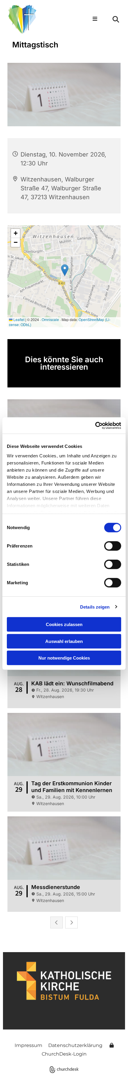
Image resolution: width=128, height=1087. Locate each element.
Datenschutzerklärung (75, 1045)
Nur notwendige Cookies (64, 657)
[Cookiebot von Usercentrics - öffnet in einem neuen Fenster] (95, 425)
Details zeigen (95, 606)
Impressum (28, 1045)
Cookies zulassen (64, 624)
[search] (116, 19)
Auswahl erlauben (64, 641)
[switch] (112, 546)
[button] (92, 19)
